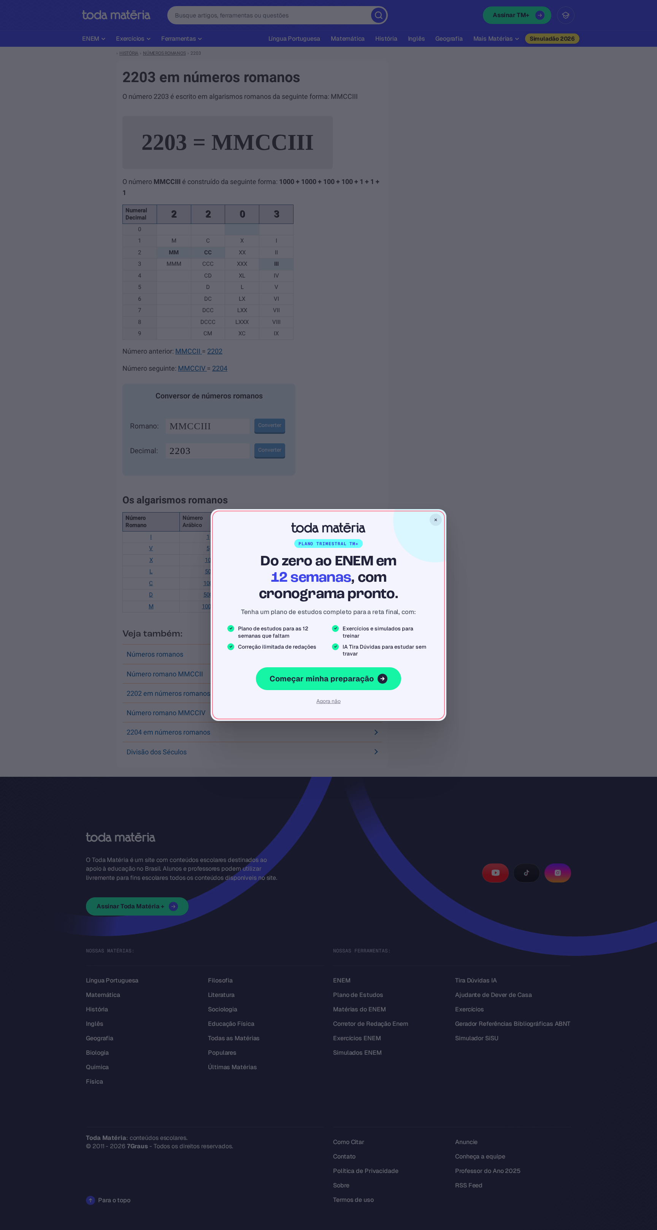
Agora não (328, 701)
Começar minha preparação (322, 679)
